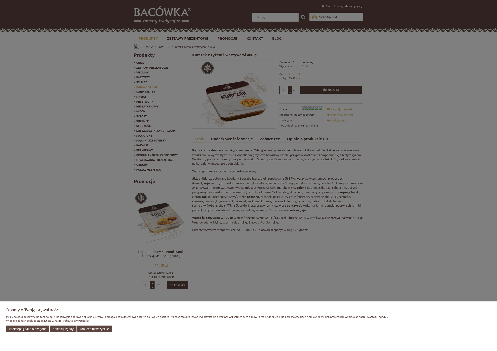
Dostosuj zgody (63, 329)
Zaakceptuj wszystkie (94, 329)
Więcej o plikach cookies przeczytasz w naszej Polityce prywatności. (47, 320)
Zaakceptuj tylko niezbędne (28, 329)
